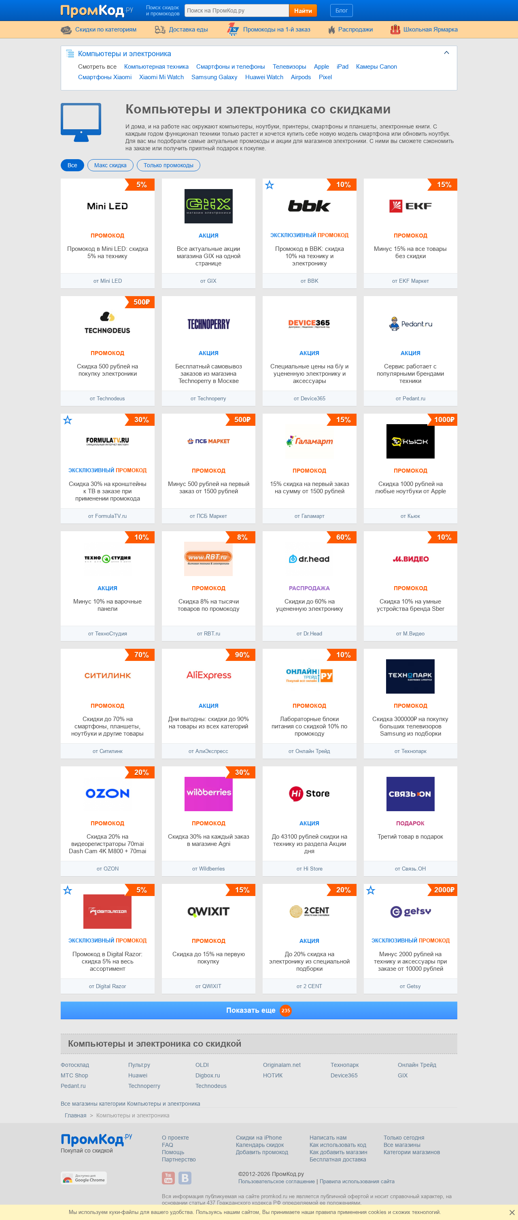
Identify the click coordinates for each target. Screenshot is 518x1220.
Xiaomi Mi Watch (161, 77)
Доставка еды (188, 29)
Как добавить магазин (338, 1152)
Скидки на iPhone (259, 1137)
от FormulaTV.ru (107, 516)
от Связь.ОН (410, 869)
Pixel (325, 77)
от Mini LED (107, 281)
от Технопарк (411, 751)
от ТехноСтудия (107, 634)
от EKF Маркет (410, 281)
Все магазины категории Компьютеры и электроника (130, 1103)
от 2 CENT (309, 986)
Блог (341, 10)
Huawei (137, 1075)
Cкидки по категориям (105, 29)
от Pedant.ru (410, 398)
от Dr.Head (309, 634)
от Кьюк (410, 516)
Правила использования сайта (357, 1181)
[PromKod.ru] (97, 9)
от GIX (208, 281)
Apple (321, 66)
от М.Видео (410, 634)
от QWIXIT (208, 986)
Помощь (173, 1152)
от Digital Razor (107, 986)
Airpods (301, 77)
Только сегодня (404, 1137)
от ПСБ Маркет (208, 516)
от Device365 (309, 398)
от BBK (309, 281)
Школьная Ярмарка (430, 29)
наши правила (318, 1212)
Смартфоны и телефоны (230, 66)
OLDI (202, 1065)
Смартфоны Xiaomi (105, 77)
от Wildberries (208, 869)
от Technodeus (107, 398)
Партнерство (179, 1159)
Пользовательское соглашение (276, 1181)
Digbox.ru (207, 1075)
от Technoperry (208, 398)
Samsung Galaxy (214, 77)
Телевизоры (289, 66)
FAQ (167, 1145)
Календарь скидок (260, 1145)
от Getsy (410, 986)
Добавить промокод (262, 1152)
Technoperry (144, 1086)
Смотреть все (97, 66)
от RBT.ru (208, 634)
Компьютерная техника (156, 66)
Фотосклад (75, 1065)
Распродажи (355, 29)
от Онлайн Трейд (309, 751)
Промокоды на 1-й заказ (276, 29)
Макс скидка (110, 165)
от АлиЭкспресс (208, 751)
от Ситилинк (108, 751)
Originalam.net (282, 1065)
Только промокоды (168, 165)
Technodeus (211, 1086)
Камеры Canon (376, 66)
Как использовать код (338, 1145)
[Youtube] (169, 1178)
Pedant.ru (73, 1086)
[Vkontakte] (185, 1178)
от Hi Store (310, 869)
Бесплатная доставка (338, 1159)
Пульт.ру (139, 1065)
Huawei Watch (264, 77)
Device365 (344, 1075)
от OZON (108, 869)
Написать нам (328, 1137)
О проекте (175, 1137)
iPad (342, 66)
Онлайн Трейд (417, 1065)
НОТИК (272, 1075)
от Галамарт (310, 516)
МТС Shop (74, 1075)
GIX (403, 1075)
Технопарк (345, 1065)
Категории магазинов (412, 1152)
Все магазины (402, 1145)
